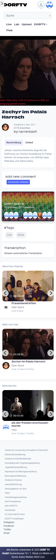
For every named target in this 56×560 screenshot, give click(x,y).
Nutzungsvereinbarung (15, 476)
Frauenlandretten (23, 303)
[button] (41, 4)
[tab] (13, 143)
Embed (29, 142)
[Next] (50, 293)
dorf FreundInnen (13, 501)
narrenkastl (28, 132)
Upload (27, 24)
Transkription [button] (15, 248)
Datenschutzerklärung (15, 454)
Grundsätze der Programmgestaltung (22, 463)
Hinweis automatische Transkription (23, 253)
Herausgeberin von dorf (16, 489)
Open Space (14, 204)
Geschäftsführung (13, 484)
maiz (14, 429)
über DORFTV (11, 506)
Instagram (9, 522)
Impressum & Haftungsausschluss (21, 471)
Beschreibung (13, 142)
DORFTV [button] (40, 24)
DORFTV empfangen (14, 518)
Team (7, 493)
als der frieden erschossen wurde (29, 424)
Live (9, 24)
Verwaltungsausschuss (16, 497)
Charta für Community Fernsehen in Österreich (26, 450)
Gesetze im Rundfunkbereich (18, 458)
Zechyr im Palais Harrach (28, 361)
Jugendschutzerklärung (16, 467)
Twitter (7, 529)
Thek (9, 30)
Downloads (10, 510)
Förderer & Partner (13, 480)
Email (7, 533)
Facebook (9, 525)
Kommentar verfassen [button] (18, 182)
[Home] (19, 5)
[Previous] (5, 293)
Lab (16, 24)
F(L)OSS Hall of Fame (15, 514)
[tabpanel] (28, 157)
